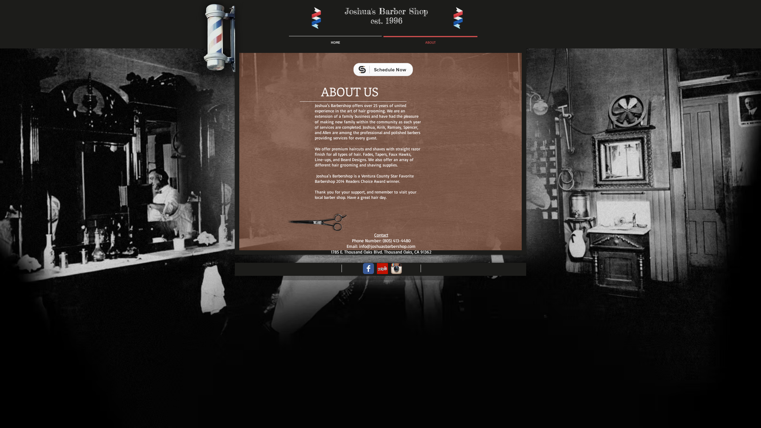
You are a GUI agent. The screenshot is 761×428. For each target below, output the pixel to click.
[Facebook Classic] (368, 268)
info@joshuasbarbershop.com (387, 246)
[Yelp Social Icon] (382, 268)
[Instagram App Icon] (396, 268)
